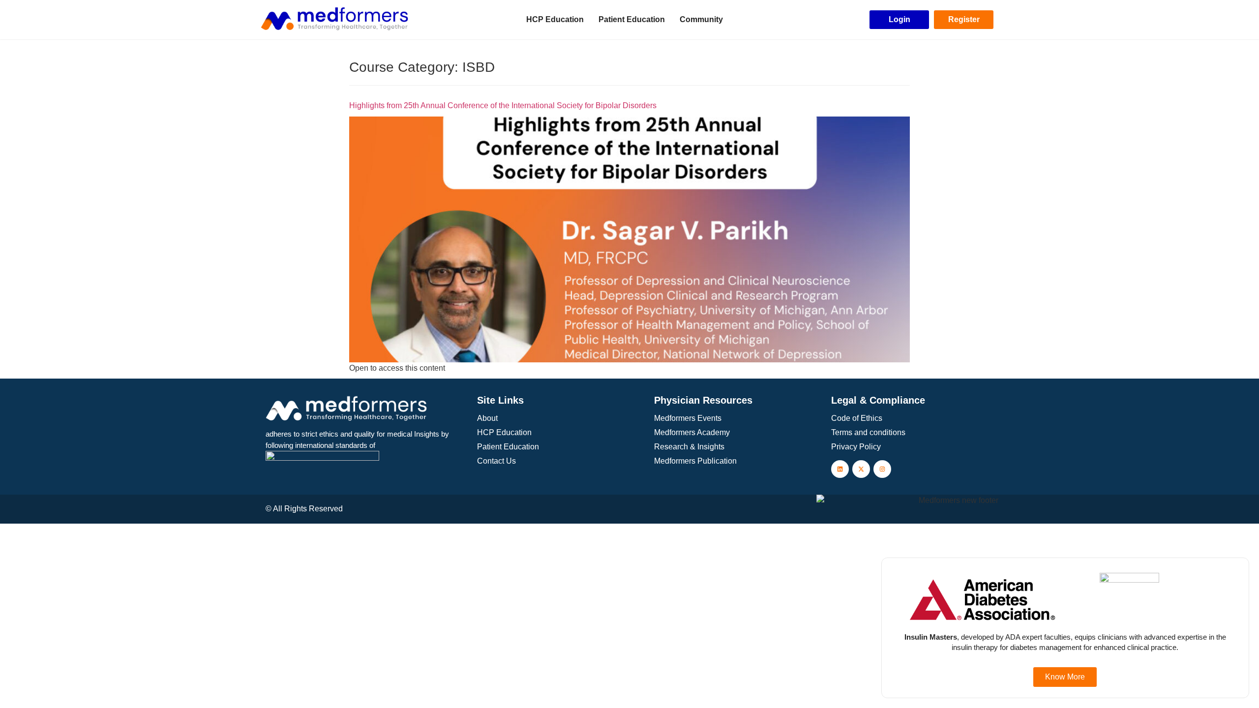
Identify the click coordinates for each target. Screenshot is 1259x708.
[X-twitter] (861, 469)
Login (899, 19)
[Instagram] (882, 469)
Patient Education (632, 19)
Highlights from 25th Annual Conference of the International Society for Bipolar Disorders (503, 105)
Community (701, 19)
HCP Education (555, 19)
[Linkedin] (840, 469)
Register (964, 19)
